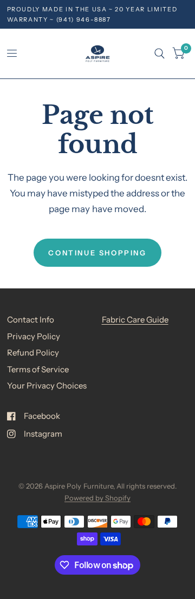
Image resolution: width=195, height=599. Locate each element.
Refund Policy (33, 352)
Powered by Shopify (97, 497)
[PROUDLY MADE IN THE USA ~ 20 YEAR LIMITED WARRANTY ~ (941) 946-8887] (97, 14)
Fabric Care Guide (135, 319)
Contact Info (30, 319)
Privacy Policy (33, 336)
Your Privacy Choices (47, 385)
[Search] (159, 53)
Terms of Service (38, 369)
